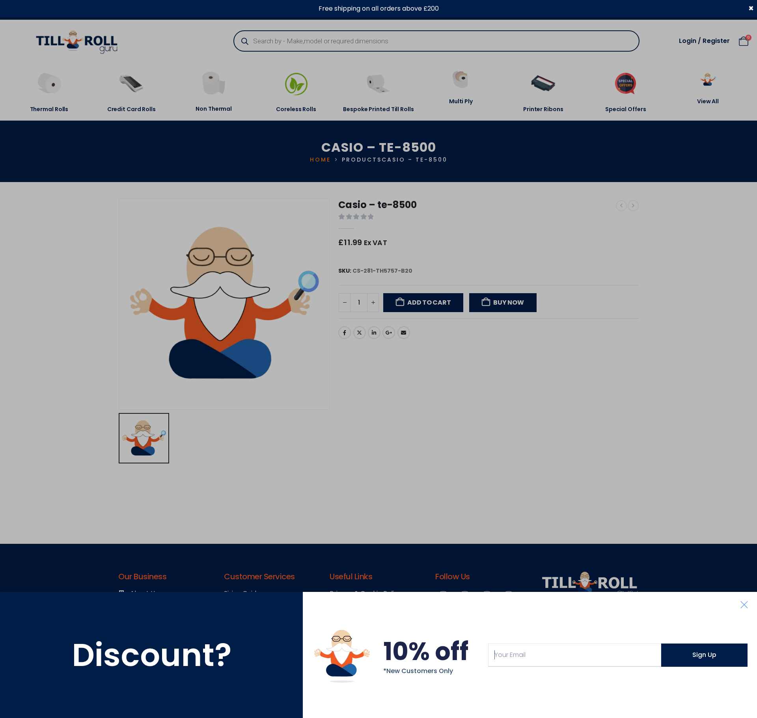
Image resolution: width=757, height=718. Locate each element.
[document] (378, 359)
